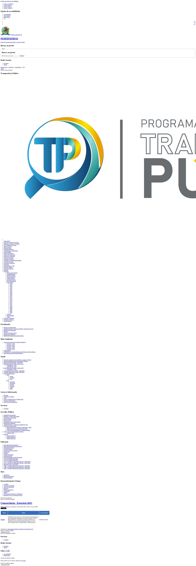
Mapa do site (7, 17)
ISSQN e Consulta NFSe (10, 327)
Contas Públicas (7, 252)
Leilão (8, 317)
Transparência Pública (13, 529)
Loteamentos (7, 491)
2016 (11, 297)
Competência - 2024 (12, 365)
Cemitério (6, 408)
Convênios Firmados (9, 259)
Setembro (12, 386)
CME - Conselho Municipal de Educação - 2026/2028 (17, 468)
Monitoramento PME (9, 447)
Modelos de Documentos (10, 330)
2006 (11, 311)
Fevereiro (12, 377)
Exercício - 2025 (11, 343)
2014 (11, 300)
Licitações (10, 67)
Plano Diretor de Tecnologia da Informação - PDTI (19, 427)
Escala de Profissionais (9, 373)
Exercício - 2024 (11, 345)
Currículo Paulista (8, 449)
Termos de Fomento (8, 257)
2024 (11, 286)
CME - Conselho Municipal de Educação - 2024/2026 (17, 467)
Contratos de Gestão (8, 261)
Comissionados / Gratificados (11, 250)
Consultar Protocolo (8, 268)
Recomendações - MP (9, 266)
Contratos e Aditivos (9, 319)
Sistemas (6, 434)
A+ (194, 21)
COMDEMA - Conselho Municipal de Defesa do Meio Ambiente (19, 352)
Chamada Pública (11, 274)
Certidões (6, 484)
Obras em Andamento (9, 318)
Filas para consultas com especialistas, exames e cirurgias (17, 359)
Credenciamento (11, 278)
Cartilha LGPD (10, 433)
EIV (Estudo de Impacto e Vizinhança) (13, 494)
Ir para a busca (8, 6)
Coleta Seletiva (7, 350)
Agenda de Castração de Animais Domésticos (15, 342)
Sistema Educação (11, 438)
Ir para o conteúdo (8, 4)
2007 (11, 310)
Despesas (6, 270)
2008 (11, 308)
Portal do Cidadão (8, 267)
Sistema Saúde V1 (11, 435)
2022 (11, 289)
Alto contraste (7, 16)
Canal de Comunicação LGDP (11, 242)
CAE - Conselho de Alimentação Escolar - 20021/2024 (17, 461)
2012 (11, 303)
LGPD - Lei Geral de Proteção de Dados (13, 431)
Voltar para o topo (5, 532)
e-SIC (5, 398)
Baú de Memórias (8, 477)
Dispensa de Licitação (12, 273)
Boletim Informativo (8, 454)
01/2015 (3, 519)
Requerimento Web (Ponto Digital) (12, 422)
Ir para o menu (8, 5)
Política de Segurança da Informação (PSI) (17, 429)
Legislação (6, 264)
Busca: (3, 55)
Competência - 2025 (12, 366)
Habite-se (6, 488)
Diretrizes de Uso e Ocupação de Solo (13, 495)
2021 (11, 290)
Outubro (12, 384)
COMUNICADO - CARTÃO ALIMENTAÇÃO (16, 424)
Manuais (6, 331)
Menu (2, 68)
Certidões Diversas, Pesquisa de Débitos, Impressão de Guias (18, 329)
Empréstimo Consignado (10, 415)
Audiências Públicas (8, 249)
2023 (11, 288)
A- (194, 24)
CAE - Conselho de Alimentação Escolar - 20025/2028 (17, 463)
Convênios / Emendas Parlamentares (12, 260)
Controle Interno (8, 321)
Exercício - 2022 (11, 347)
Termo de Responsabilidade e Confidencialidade (18, 430)
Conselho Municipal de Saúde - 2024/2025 (14, 371)
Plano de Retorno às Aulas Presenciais (13, 457)
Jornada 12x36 (7, 420)
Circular (6, 453)
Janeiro (11, 376)
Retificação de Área (8, 489)
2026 (11, 284)
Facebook (6, 546)
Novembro (12, 383)
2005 (11, 312)
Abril (11, 379)
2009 (11, 307)
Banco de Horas (7, 419)
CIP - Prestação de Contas (10, 245)
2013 (11, 301)
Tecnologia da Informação (10, 426)
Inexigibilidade (10, 315)
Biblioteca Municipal (9, 476)
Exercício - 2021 (11, 349)
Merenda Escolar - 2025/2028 (11, 464)
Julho (11, 388)
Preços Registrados (11, 281)
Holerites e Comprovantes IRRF (11, 416)
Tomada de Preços (11, 279)
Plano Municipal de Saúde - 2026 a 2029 (13, 368)
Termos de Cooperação (9, 256)
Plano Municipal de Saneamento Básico (13, 353)
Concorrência (18, 67)
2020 (11, 292)
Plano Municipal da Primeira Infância (13, 446)
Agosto (11, 387)
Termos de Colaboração (9, 255)
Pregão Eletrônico (11, 275)
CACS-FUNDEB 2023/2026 (11, 460)
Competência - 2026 (12, 369)
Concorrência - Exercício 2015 (16, 503)
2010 (11, 306)
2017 (11, 296)
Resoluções (6, 452)
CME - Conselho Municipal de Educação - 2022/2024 (17, 465)
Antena (5, 492)
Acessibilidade (7, 14)
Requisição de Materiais (9, 423)
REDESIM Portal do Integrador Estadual (14, 335)
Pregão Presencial (11, 277)
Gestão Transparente (9, 253)
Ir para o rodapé (8, 8)
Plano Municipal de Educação (11, 445)
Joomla (24, 560)
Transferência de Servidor (10, 418)
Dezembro (12, 382)
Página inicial (4, 67)
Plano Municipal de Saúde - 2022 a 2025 (13, 364)
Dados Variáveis (8, 246)
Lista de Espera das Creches (10, 450)
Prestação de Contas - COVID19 (12, 244)
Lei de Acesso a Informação (10, 402)
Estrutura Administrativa (9, 400)
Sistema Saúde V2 (11, 437)
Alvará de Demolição (9, 487)
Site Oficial (6, 475)
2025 (11, 285)
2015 (11, 299)
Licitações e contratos (9, 396)
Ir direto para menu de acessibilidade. (10, 1)
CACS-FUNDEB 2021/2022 (11, 458)
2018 (11, 295)
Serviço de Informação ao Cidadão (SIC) (13, 399)
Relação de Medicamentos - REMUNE (13, 362)
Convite (9, 314)
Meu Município (7, 248)
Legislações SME (8, 456)
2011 (11, 304)
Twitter (5, 547)
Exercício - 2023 (11, 346)
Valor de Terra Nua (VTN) (10, 333)
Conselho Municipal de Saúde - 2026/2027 (14, 372)
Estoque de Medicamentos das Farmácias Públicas (16, 361)
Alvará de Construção (9, 485)
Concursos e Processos (9, 263)
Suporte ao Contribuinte (9, 334)
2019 (11, 293)
